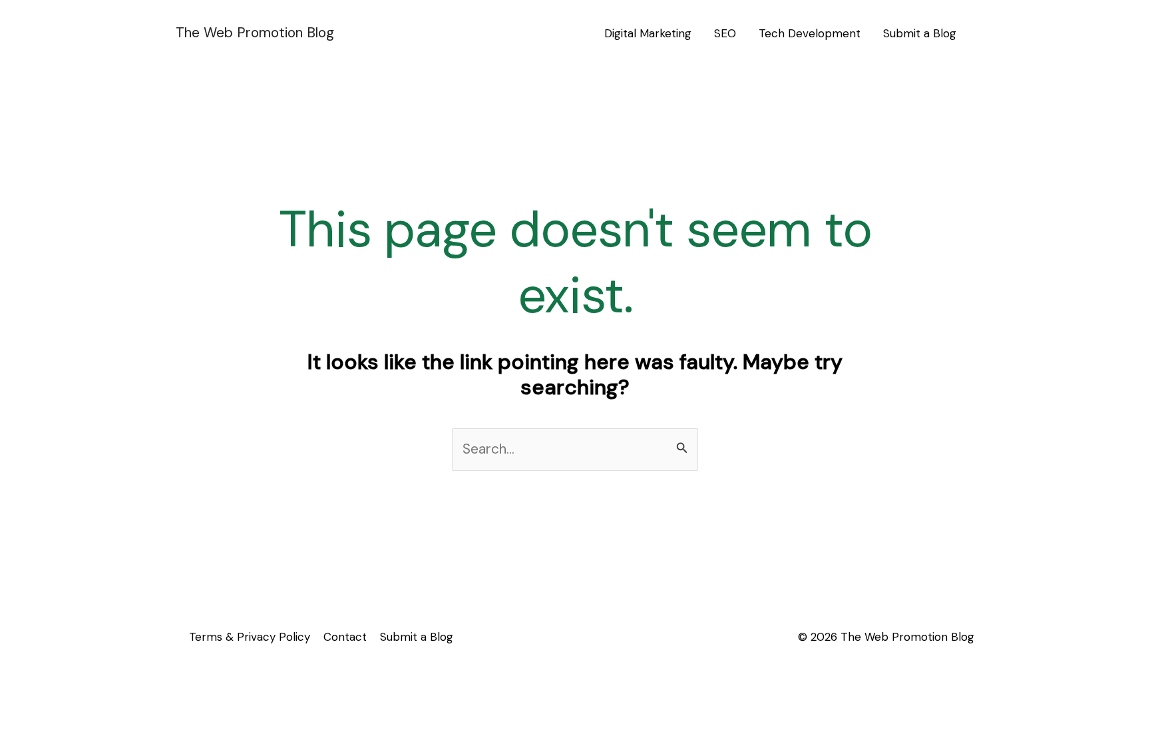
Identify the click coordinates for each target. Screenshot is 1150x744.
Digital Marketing (647, 33)
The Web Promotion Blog (255, 32)
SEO (725, 33)
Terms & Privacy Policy (249, 636)
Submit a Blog (919, 33)
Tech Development (810, 33)
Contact (345, 636)
